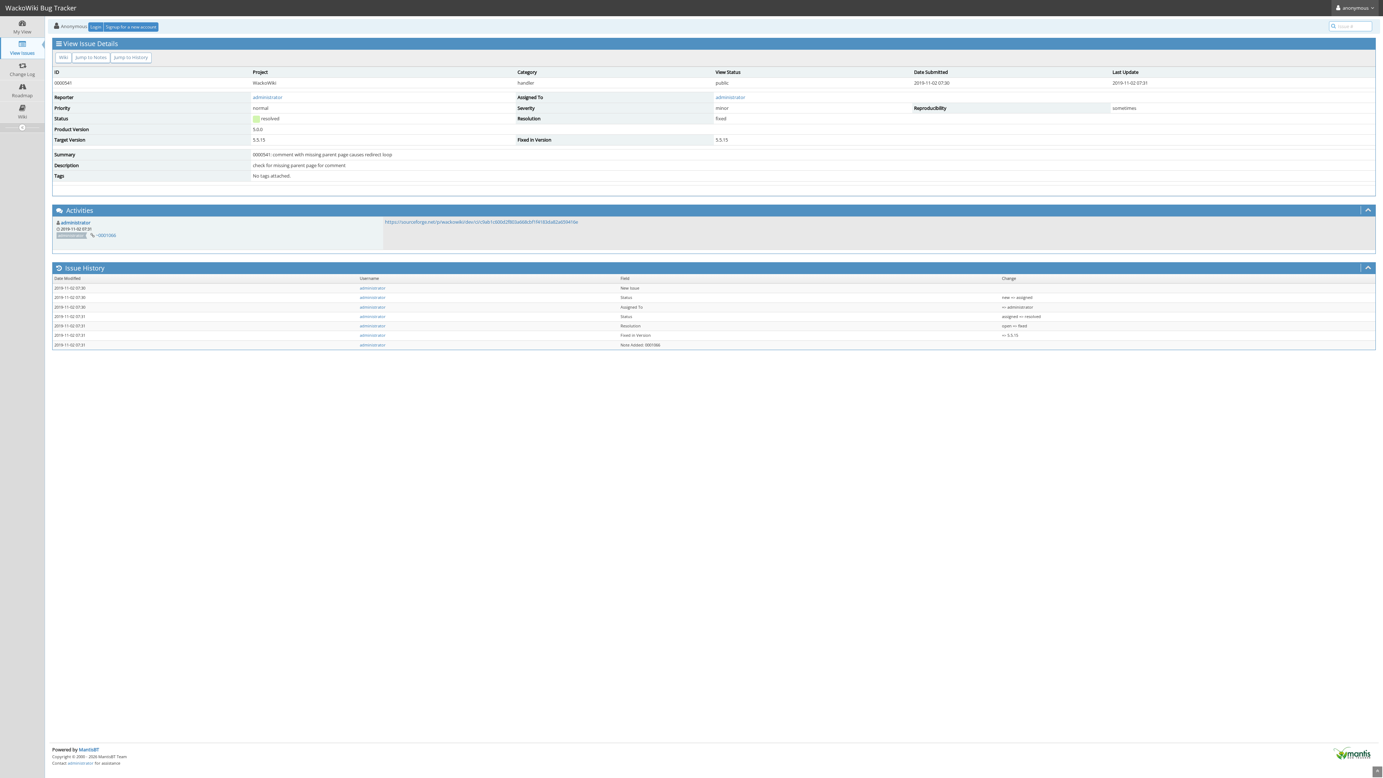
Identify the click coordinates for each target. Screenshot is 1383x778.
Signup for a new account (131, 27)
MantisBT (89, 749)
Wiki (63, 57)
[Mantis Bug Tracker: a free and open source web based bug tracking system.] (1352, 753)
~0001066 (106, 235)
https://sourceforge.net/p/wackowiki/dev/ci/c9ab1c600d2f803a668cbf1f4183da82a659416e (481, 222)
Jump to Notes (91, 57)
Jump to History (131, 57)
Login (95, 27)
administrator (267, 97)
